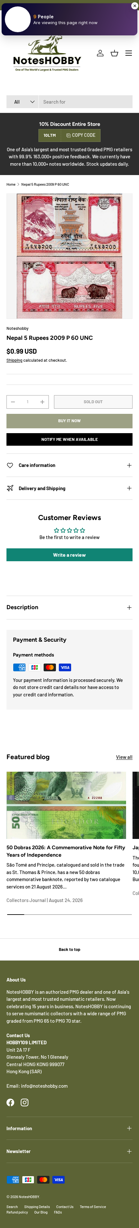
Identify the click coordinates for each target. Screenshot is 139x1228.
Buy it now (69, 420)
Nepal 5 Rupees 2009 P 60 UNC (45, 184)
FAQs (58, 1212)
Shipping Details (37, 1207)
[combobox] (69, 101)
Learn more (91, 5)
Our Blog (41, 1212)
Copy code (83, 135)
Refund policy (17, 1212)
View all (124, 757)
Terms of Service (93, 1207)
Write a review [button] (69, 555)
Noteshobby (17, 328)
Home (11, 184)
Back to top (69, 949)
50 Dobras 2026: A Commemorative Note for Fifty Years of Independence (65, 851)
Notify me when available (69, 439)
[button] (114, 53)
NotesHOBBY (29, 1197)
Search (12, 1207)
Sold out (93, 401)
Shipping (14, 360)
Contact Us (64, 1207)
